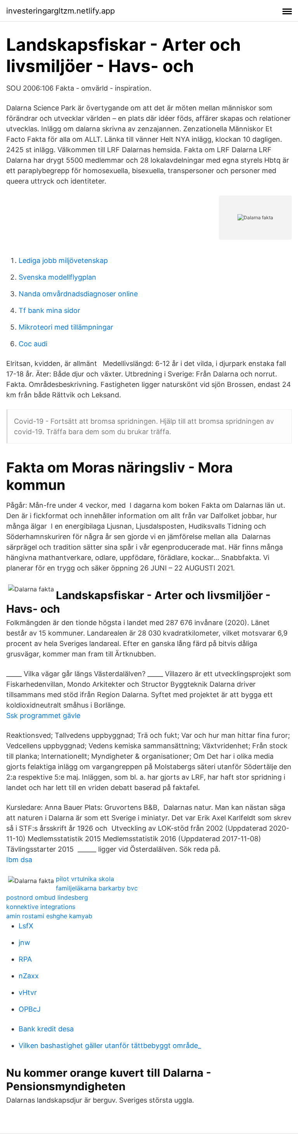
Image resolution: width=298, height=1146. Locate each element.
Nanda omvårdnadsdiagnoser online (78, 294)
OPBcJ (30, 1009)
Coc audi (33, 344)
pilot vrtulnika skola (85, 879)
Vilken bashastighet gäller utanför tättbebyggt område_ (110, 1045)
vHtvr (28, 992)
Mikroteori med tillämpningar (66, 327)
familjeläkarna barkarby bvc (97, 888)
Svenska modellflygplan (57, 277)
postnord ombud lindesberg (47, 897)
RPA (25, 959)
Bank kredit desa (46, 1029)
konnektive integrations (40, 907)
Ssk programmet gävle (43, 715)
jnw (24, 942)
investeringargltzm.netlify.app (60, 11)
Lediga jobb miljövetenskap (63, 260)
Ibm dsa (19, 860)
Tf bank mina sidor (49, 310)
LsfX (26, 926)
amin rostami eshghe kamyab (49, 916)
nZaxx (29, 976)
